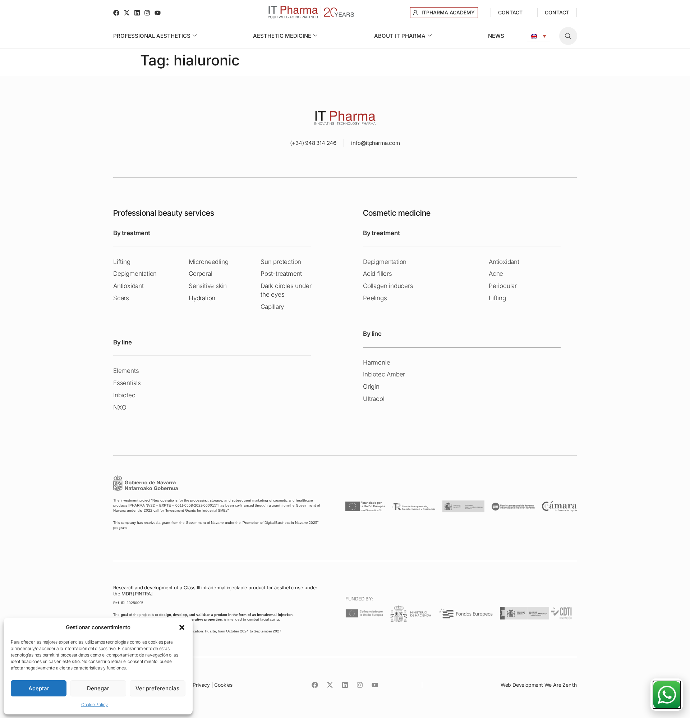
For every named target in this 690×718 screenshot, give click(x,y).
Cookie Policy (94, 704)
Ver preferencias (157, 688)
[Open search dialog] (568, 36)
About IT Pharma (400, 35)
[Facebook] (116, 13)
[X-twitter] (127, 13)
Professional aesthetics (151, 35)
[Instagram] (147, 13)
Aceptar (38, 688)
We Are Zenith (560, 685)
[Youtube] (158, 13)
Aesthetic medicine (282, 35)
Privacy (201, 685)
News (496, 35)
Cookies (223, 685)
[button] (181, 627)
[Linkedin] (137, 13)
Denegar (98, 688)
